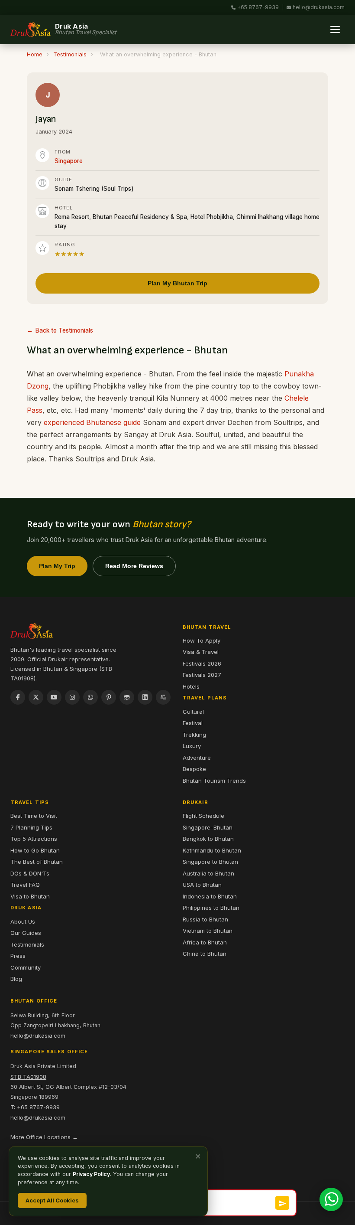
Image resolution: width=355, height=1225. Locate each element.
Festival (193, 722)
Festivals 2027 (202, 674)
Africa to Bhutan (205, 942)
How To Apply (201, 640)
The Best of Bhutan (36, 861)
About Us (22, 921)
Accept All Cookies (52, 1200)
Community (25, 967)
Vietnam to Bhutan (207, 930)
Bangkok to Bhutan (208, 838)
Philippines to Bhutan (211, 907)
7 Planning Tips (31, 827)
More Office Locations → (44, 1137)
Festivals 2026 (202, 663)
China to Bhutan (204, 953)
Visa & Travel (201, 651)
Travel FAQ (25, 884)
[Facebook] (17, 697)
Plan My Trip (57, 565)
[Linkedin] (145, 697)
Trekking (194, 734)
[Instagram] (72, 697)
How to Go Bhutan (35, 850)
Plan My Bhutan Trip (177, 283)
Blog (16, 978)
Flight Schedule (203, 815)
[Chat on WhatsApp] (331, 1199)
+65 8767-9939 (258, 7)
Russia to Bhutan (205, 919)
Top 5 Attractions (33, 838)
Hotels (191, 686)
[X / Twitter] (36, 697)
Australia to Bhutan (208, 873)
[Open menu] (335, 29)
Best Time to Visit (33, 815)
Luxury (192, 745)
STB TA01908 (28, 1076)
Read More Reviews (134, 565)
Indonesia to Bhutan (210, 896)
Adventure (197, 757)
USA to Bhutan (202, 884)
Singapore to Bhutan (210, 861)
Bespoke (194, 768)
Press (18, 955)
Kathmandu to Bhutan (212, 850)
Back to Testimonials (64, 330)
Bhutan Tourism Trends (214, 780)
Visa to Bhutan (30, 896)
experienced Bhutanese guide (92, 422)
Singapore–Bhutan (207, 827)
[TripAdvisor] (126, 697)
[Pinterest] (108, 697)
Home (34, 54)
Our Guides (25, 932)
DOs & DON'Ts (29, 873)
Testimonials (70, 54)
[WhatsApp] (90, 697)
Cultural (193, 711)
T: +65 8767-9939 (35, 1107)
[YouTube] (54, 697)
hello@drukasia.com (319, 7)
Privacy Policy (91, 1174)
